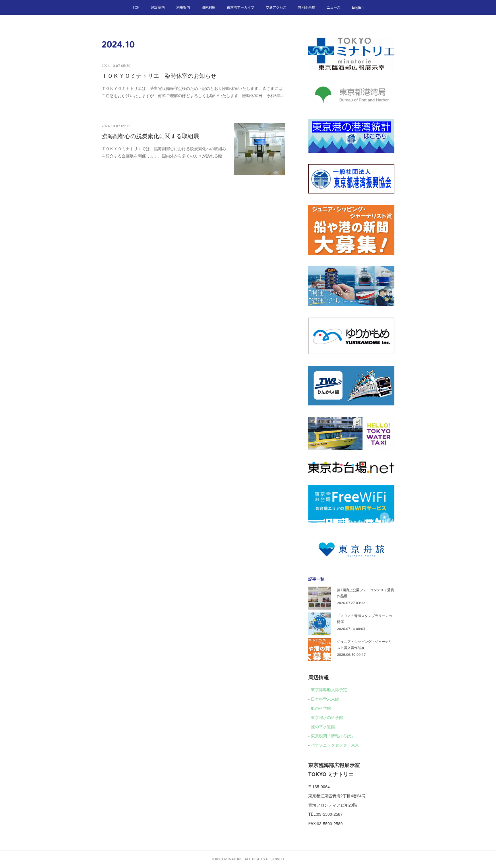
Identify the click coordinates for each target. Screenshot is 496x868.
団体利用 (208, 7)
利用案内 (183, 7)
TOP (136, 7)
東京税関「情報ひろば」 (333, 736)
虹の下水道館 (323, 726)
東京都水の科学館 (327, 717)
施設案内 (158, 7)
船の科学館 (321, 708)
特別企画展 (306, 7)
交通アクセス (276, 7)
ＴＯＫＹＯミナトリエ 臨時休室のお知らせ (159, 76)
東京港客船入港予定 (329, 689)
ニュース (333, 7)
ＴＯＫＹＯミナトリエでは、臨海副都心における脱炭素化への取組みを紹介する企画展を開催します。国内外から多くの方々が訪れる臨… (164, 152)
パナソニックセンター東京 (335, 745)
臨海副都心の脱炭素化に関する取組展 (150, 136)
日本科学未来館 (325, 699)
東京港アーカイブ (240, 7)
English (358, 7)
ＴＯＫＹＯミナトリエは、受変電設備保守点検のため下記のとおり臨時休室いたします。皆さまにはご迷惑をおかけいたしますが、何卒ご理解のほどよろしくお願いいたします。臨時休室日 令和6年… (193, 91)
